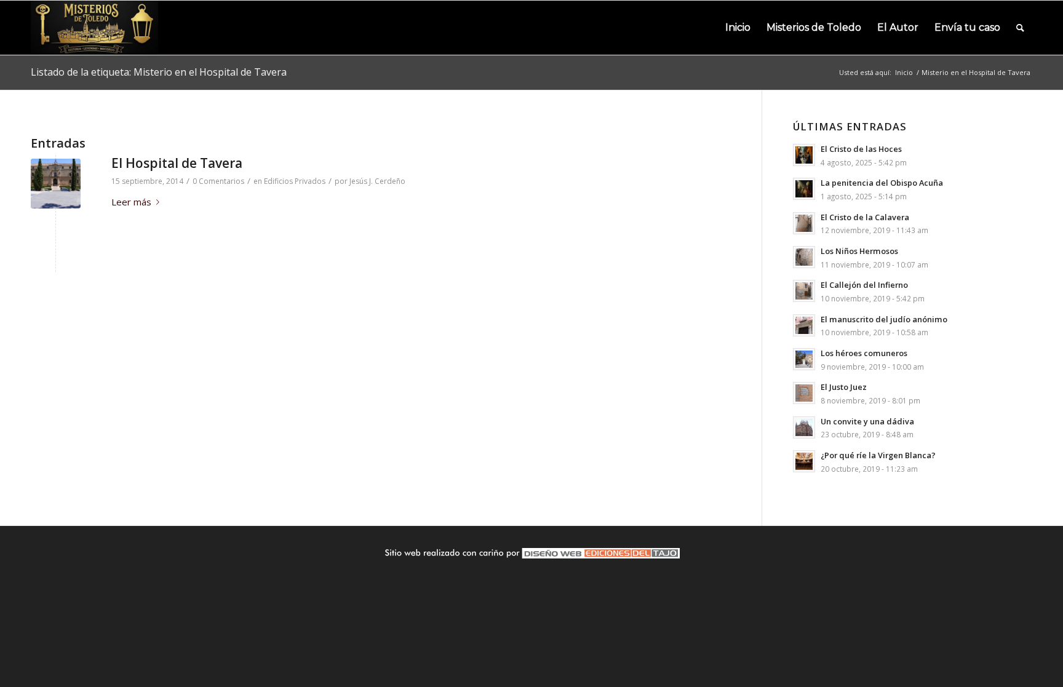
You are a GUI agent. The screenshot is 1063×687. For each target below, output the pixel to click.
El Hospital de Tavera (176, 163)
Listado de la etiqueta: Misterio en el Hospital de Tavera (159, 72)
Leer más (131, 202)
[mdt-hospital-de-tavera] (56, 183)
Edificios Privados (294, 181)
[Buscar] (1020, 28)
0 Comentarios (218, 181)
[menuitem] (737, 28)
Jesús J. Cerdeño (377, 181)
